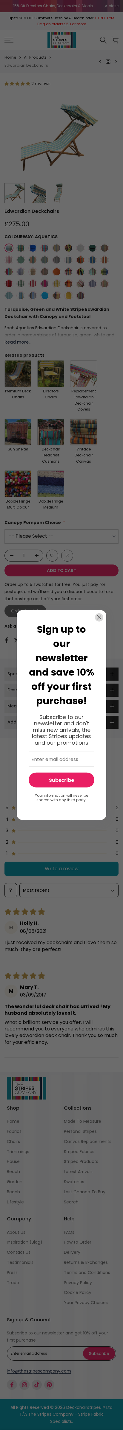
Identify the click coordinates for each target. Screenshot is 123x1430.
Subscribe (61, 780)
